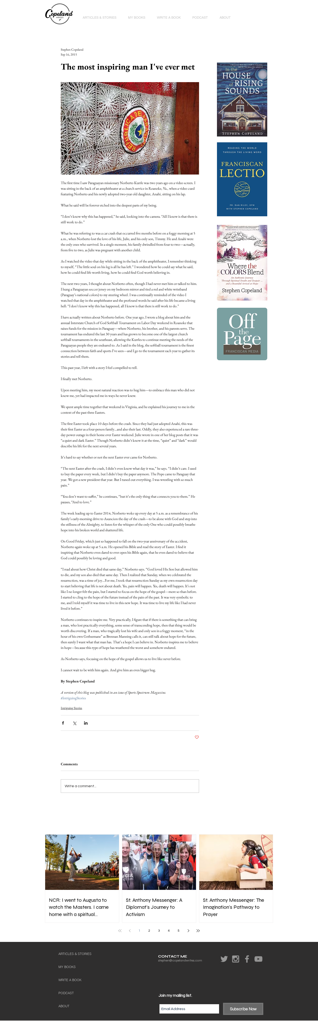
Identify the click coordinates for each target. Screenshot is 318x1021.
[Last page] (198, 931)
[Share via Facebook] (63, 723)
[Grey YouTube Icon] (258, 959)
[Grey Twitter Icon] (224, 959)
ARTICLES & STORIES (74, 954)
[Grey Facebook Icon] (247, 959)
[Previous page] (129, 931)
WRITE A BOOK (69, 980)
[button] (136, 17)
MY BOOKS (67, 967)
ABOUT (63, 1006)
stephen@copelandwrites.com (180, 960)
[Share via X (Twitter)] (74, 723)
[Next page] (188, 931)
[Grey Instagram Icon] (235, 959)
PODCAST (66, 993)
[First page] (120, 931)
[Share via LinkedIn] (86, 723)
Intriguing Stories (71, 708)
